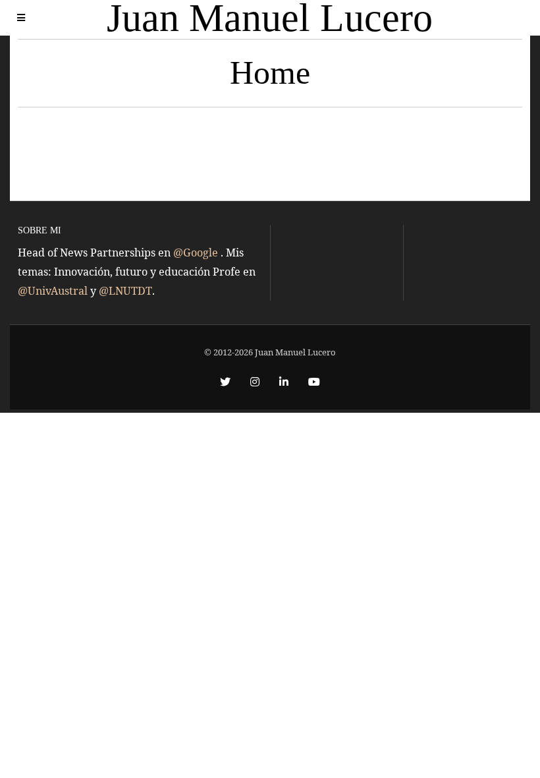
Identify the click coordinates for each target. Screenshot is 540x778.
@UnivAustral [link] (54, 291)
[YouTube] (314, 382)
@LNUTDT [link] (125, 291)
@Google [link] (197, 252)
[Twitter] (225, 382)
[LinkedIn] (284, 382)
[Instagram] (255, 382)
